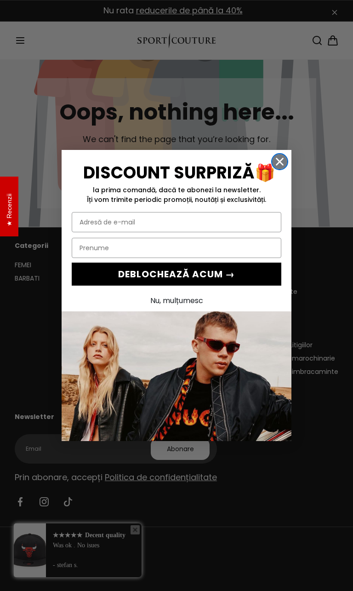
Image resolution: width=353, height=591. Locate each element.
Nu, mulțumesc (176, 300)
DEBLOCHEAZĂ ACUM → (176, 274)
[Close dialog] (280, 162)
